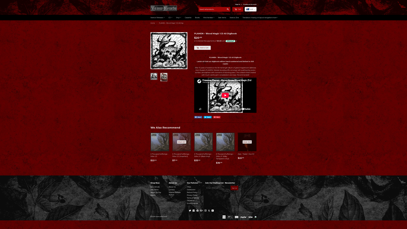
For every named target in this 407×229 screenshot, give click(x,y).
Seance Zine (234, 18)
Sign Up (234, 188)
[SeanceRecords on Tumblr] (209, 211)
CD (169, 18)
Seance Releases (157, 18)
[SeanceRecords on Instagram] (205, 211)
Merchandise (208, 18)
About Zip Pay (156, 192)
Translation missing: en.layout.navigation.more (259, 18)
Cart (239, 9)
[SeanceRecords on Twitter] (190, 211)
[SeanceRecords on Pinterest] (197, 211)
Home (153, 23)
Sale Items (222, 18)
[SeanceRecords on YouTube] (213, 211)
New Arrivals (155, 187)
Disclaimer (191, 201)
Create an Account (249, 4)
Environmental (192, 203)
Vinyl (178, 18)
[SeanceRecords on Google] (201, 211)
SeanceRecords (161, 216)
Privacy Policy (192, 195)
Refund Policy (192, 192)
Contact (172, 190)
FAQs (189, 187)
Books (197, 18)
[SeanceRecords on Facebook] (194, 211)
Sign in (237, 4)
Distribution (191, 190)
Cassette (188, 18)
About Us (172, 187)
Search (153, 195)
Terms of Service (193, 198)
